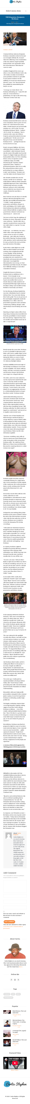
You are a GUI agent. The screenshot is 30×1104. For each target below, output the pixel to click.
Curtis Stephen (16, 49)
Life (17, 22)
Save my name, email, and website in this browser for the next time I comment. (14, 915)
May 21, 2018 (15, 1043)
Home (12, 22)
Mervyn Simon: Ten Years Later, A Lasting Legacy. (19, 1022)
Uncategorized (8, 997)
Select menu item (13, 11)
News (18, 994)
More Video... (15, 1070)
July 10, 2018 (15, 1034)
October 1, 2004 (7, 49)
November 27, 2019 (16, 1025)
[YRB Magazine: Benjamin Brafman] (15, 38)
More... (21, 966)
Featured (7, 994)
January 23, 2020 (16, 1014)
